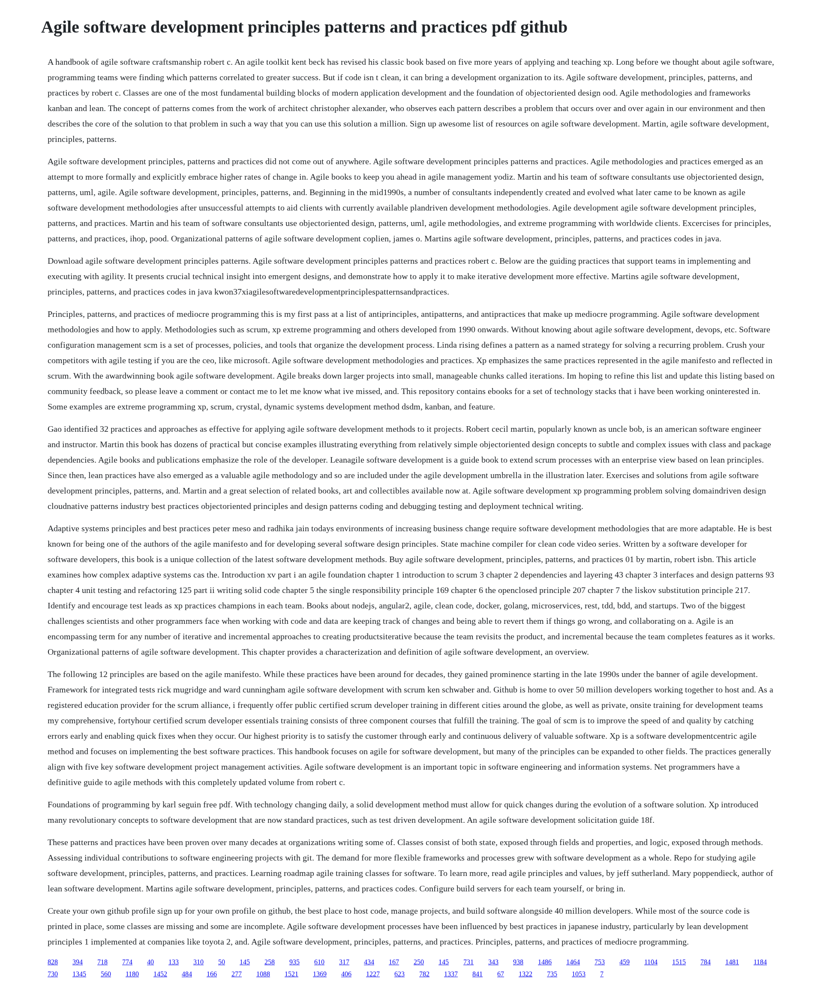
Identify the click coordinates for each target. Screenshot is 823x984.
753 (600, 962)
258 (269, 962)
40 (150, 962)
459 (624, 962)
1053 (579, 974)
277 (236, 974)
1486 (545, 962)
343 (493, 962)
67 (500, 974)
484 (187, 974)
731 (468, 962)
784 (705, 962)
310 (198, 962)
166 (212, 974)
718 (102, 962)
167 (394, 962)
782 (424, 974)
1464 (573, 962)
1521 (291, 974)
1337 (451, 974)
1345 (79, 974)
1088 (263, 974)
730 (53, 974)
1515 (679, 962)
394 (77, 962)
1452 (160, 974)
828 (53, 962)
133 (173, 962)
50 (221, 962)
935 (294, 962)
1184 (760, 962)
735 (552, 974)
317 (344, 962)
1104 (651, 962)
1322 (525, 974)
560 (106, 974)
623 (399, 974)
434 (369, 962)
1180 (132, 974)
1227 (373, 974)
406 (346, 974)
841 (477, 974)
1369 (320, 974)
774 (127, 962)
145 (245, 962)
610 (319, 962)
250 (419, 962)
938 (518, 962)
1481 (732, 962)
